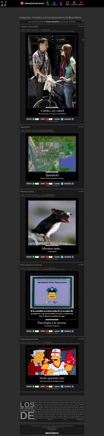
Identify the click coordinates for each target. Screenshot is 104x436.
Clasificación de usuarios (67, 426)
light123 (41, 342)
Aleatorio (67, 4)
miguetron (42, 130)
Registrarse (81, 4)
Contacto (50, 429)
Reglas (54, 429)
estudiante (42, 194)
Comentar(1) (46, 29)
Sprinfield (25, 127)
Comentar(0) (49, 130)
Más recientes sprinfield (37, 22)
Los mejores (54, 4)
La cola (47, 4)
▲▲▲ (52, 430)
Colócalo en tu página (52, 121)
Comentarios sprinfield (67, 22)
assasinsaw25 (43, 268)
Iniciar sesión (74, 4)
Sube (61, 4)
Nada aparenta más (29, 339)
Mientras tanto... (28, 191)
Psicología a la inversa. (31, 265)
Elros (40, 29)
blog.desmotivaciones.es (52, 428)
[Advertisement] (52, 11)
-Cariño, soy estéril (29, 26)
